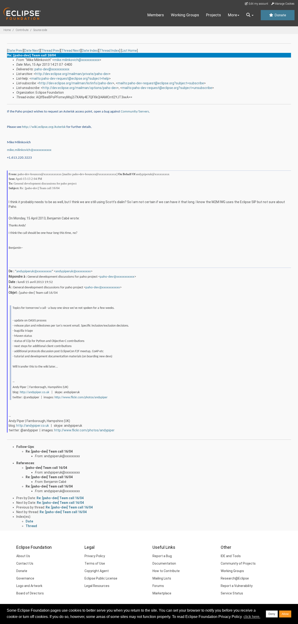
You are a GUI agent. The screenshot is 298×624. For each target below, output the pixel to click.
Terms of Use (95, 563)
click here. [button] (252, 617)
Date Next (31, 50)
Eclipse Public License (101, 578)
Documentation (164, 563)
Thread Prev (50, 50)
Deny (271, 614)
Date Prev (15, 50)
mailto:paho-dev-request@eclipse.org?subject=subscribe (161, 83)
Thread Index (109, 50)
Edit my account (258, 3)
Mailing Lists (161, 578)
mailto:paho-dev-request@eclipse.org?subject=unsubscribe (167, 88)
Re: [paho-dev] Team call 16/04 (49, 451)
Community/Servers (135, 111)
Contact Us (24, 563)
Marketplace (161, 593)
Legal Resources (97, 586)
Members (155, 15)
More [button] (232, 15)
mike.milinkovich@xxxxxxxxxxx (76, 60)
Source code (40, 30)
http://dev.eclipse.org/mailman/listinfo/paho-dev (75, 83)
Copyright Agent (97, 571)
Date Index (90, 50)
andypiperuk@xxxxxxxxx (34, 271)
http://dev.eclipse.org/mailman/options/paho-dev (80, 88)
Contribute (22, 30)
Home (7, 30)
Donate (280, 15)
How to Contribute (166, 571)
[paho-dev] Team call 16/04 (46, 468)
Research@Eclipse (235, 578)
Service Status (232, 593)
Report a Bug (162, 556)
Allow (285, 614)
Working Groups (185, 15)
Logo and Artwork (29, 586)
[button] (250, 15)
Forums (158, 586)
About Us (23, 556)
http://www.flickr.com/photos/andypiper (81, 397)
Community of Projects (238, 563)
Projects (213, 15)
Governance (25, 578)
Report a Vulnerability (237, 586)
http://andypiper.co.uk (34, 392)
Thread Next (70, 50)
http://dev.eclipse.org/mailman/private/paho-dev (72, 74)
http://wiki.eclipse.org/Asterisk (44, 127)
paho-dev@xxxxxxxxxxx (51, 69)
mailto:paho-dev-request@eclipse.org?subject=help (70, 78)
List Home (129, 50)
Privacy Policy (95, 556)
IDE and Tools (231, 556)
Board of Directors (30, 593)
